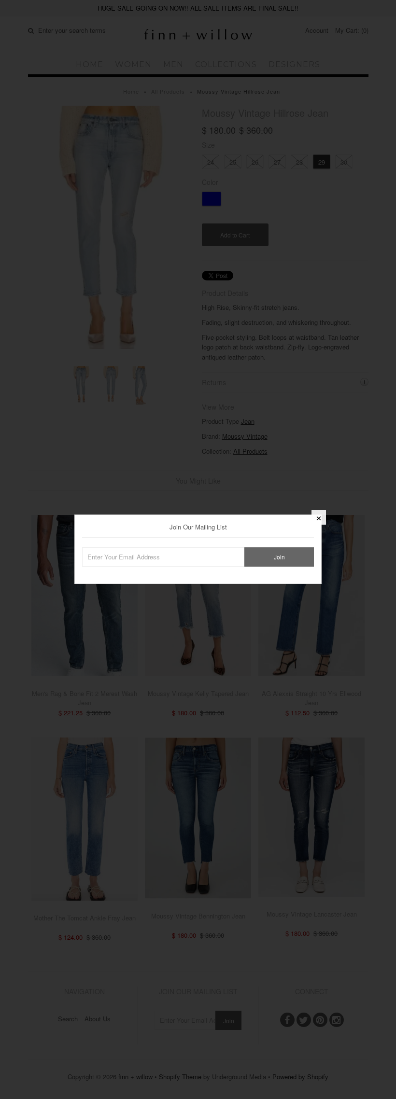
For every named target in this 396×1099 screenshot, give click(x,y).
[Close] (318, 517)
